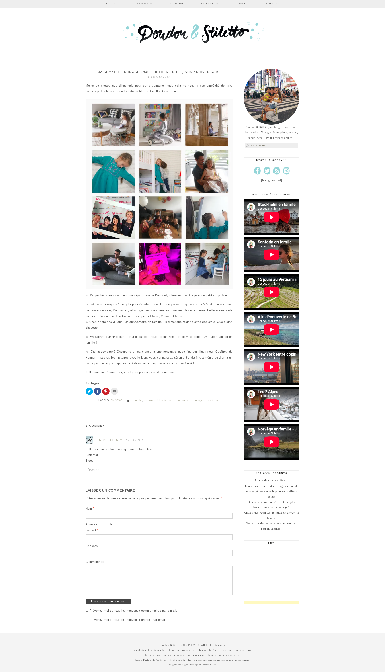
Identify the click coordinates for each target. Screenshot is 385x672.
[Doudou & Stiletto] (192, 34)
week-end (213, 400)
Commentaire (95, 561)
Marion (165, 316)
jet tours (150, 400)
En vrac (117, 400)
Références (210, 3)
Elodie (154, 316)
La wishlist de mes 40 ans (271, 480)
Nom (90, 508)
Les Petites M (108, 440)
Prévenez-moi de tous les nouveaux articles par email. (128, 619)
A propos (177, 3)
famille (137, 400)
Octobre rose (166, 400)
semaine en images (191, 400)
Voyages (272, 3)
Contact (242, 3)
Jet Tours (96, 304)
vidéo (117, 295)
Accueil (112, 3)
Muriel (179, 316)
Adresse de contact (99, 527)
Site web (92, 546)
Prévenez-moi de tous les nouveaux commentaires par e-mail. (133, 610)
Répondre (93, 470)
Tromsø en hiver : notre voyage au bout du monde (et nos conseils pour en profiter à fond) (272, 491)
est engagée (185, 304)
